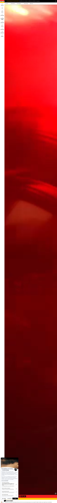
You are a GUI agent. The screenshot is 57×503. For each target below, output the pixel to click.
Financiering (38, 1)
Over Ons (7, 3)
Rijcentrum (31, 3)
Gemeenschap (26, 3)
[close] (55, 1)
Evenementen (13, 3)
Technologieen (19, 3)
